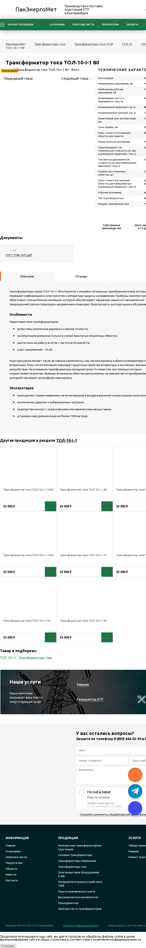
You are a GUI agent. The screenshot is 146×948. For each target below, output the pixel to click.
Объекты (132, 24)
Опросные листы (83, 24)
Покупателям (110, 24)
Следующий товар (76, 78)
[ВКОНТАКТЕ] (136, 10)
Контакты (12, 880)
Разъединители (68, 903)
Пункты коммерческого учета (76, 891)
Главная (10, 845)
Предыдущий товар (16, 78)
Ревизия (134, 851)
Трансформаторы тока (35, 657)
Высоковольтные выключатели (78, 897)
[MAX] (119, 10)
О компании (57, 24)
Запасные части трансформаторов (80, 908)
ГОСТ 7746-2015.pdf (19, 255)
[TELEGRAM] (127, 10)
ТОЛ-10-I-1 (66, 440)
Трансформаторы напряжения (77, 860)
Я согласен (8, 946)
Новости (11, 874)
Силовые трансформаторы (75, 855)
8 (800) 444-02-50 (127, 739)
